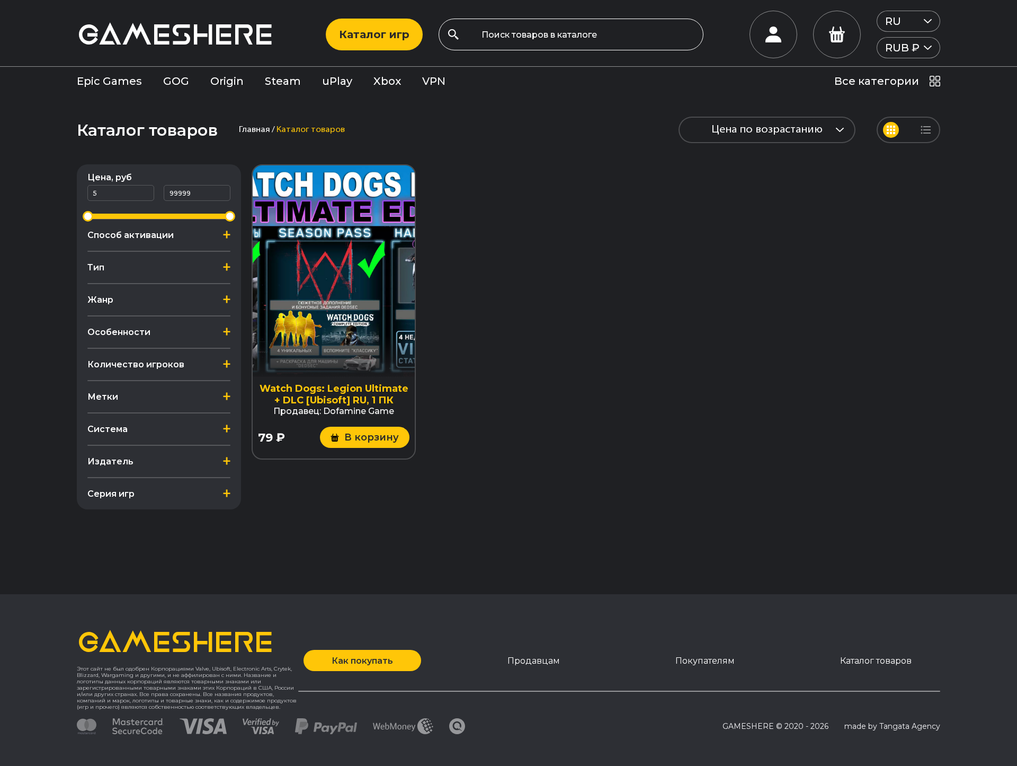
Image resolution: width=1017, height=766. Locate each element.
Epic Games (109, 81)
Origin (227, 81)
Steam (283, 81)
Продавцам (533, 661)
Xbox (387, 81)
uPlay (337, 81)
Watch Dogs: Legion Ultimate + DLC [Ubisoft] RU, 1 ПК (334, 394)
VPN (433, 81)
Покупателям (705, 661)
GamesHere (175, 34)
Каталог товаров (876, 661)
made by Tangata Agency (892, 726)
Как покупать (362, 661)
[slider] (88, 216)
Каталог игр (374, 34)
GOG (176, 81)
